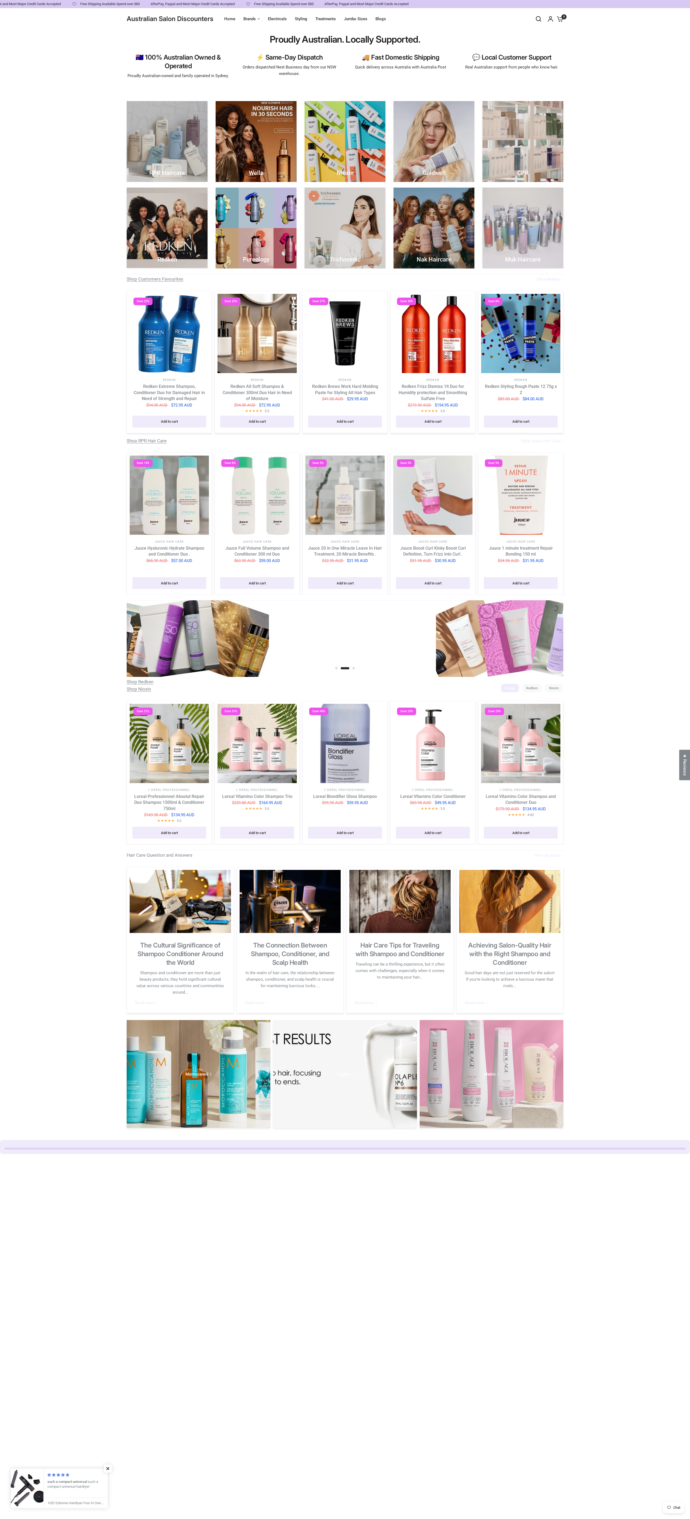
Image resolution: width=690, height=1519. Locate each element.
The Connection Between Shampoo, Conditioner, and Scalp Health (290, 953)
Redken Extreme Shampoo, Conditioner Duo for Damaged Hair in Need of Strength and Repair (169, 392)
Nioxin (554, 688)
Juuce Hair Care (169, 541)
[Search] (538, 19)
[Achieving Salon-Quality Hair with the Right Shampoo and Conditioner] (510, 901)
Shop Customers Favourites (155, 279)
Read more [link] (144, 1003)
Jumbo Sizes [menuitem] (355, 18)
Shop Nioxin (139, 689)
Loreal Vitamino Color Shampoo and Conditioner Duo (521, 799)
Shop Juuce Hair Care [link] (540, 441)
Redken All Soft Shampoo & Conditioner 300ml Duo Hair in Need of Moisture (257, 392)
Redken (169, 380)
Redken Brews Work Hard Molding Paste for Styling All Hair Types (345, 389)
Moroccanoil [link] (196, 1074)
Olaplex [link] (343, 1074)
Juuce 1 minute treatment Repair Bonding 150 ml (521, 551)
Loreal (510, 688)
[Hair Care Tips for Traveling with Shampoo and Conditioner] (400, 901)
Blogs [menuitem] (380, 18)
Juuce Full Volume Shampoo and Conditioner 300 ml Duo (257, 551)
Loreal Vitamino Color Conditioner (433, 796)
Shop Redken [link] (548, 279)
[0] (558, 19)
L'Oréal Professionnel (169, 790)
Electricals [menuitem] (277, 18)
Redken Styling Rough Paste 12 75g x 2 (521, 389)
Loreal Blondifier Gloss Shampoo (345, 796)
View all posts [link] (547, 855)
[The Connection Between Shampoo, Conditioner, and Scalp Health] (290, 901)
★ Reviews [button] (685, 765)
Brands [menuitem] (249, 18)
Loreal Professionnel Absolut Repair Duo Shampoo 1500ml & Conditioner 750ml (169, 802)
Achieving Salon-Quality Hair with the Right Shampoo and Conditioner (509, 953)
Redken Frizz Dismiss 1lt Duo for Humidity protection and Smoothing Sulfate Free (433, 392)
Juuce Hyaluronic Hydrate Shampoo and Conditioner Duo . (169, 551)
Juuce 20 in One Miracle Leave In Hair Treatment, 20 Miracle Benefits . (345, 551)
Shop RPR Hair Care (147, 440)
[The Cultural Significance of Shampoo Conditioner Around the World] (180, 901)
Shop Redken (140, 681)
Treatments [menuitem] (325, 18)
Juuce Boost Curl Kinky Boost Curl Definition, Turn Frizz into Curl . (433, 551)
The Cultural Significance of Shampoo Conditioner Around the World (180, 953)
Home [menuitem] (229, 18)
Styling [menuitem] (301, 18)
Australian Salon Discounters (170, 19)
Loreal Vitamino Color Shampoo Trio (257, 796)
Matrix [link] (490, 1074)
